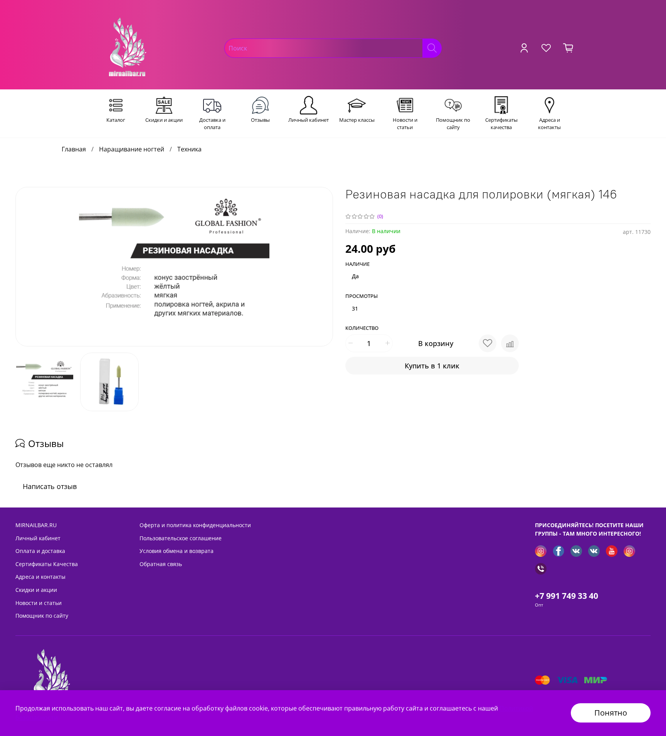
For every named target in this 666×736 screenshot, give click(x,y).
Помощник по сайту (41, 615)
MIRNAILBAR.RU (36, 525)
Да (355, 276)
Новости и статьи (38, 603)
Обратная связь (161, 564)
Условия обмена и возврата (177, 551)
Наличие (357, 264)
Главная (74, 149)
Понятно (610, 712)
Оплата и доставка (40, 551)
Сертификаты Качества (46, 564)
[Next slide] (320, 266)
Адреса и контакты (40, 576)
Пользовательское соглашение (181, 538)
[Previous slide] (27, 266)
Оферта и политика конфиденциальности (195, 525)
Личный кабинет (38, 538)
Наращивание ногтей (131, 149)
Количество (361, 328)
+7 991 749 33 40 (566, 595)
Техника (189, 149)
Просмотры (361, 296)
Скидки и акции (36, 589)
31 (355, 308)
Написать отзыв (50, 486)
